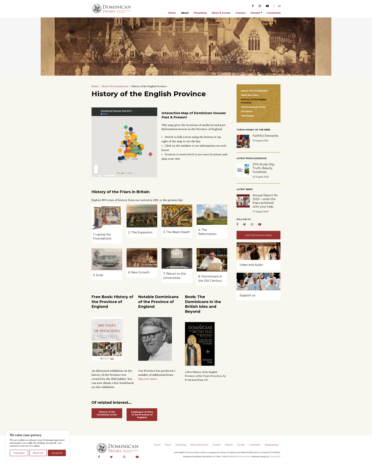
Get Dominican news (258, 235)
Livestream (255, 444)
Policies (229, 444)
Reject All (38, 453)
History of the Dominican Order (107, 413)
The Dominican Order (253, 107)
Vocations (247, 111)
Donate (241, 444)
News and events (199, 444)
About (168, 444)
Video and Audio (251, 265)
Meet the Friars (250, 95)
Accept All (56, 453)
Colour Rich (275, 456)
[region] (38, 444)
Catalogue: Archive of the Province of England (142, 414)
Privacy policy (243, 456)
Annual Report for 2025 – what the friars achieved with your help (265, 201)
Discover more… (148, 378)
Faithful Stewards (265, 135)
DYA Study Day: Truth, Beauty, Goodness (264, 168)
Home (95, 86)
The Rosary (247, 115)
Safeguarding (272, 444)
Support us (247, 295)
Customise (19, 453)
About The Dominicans (115, 86)
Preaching (181, 444)
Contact (216, 444)
